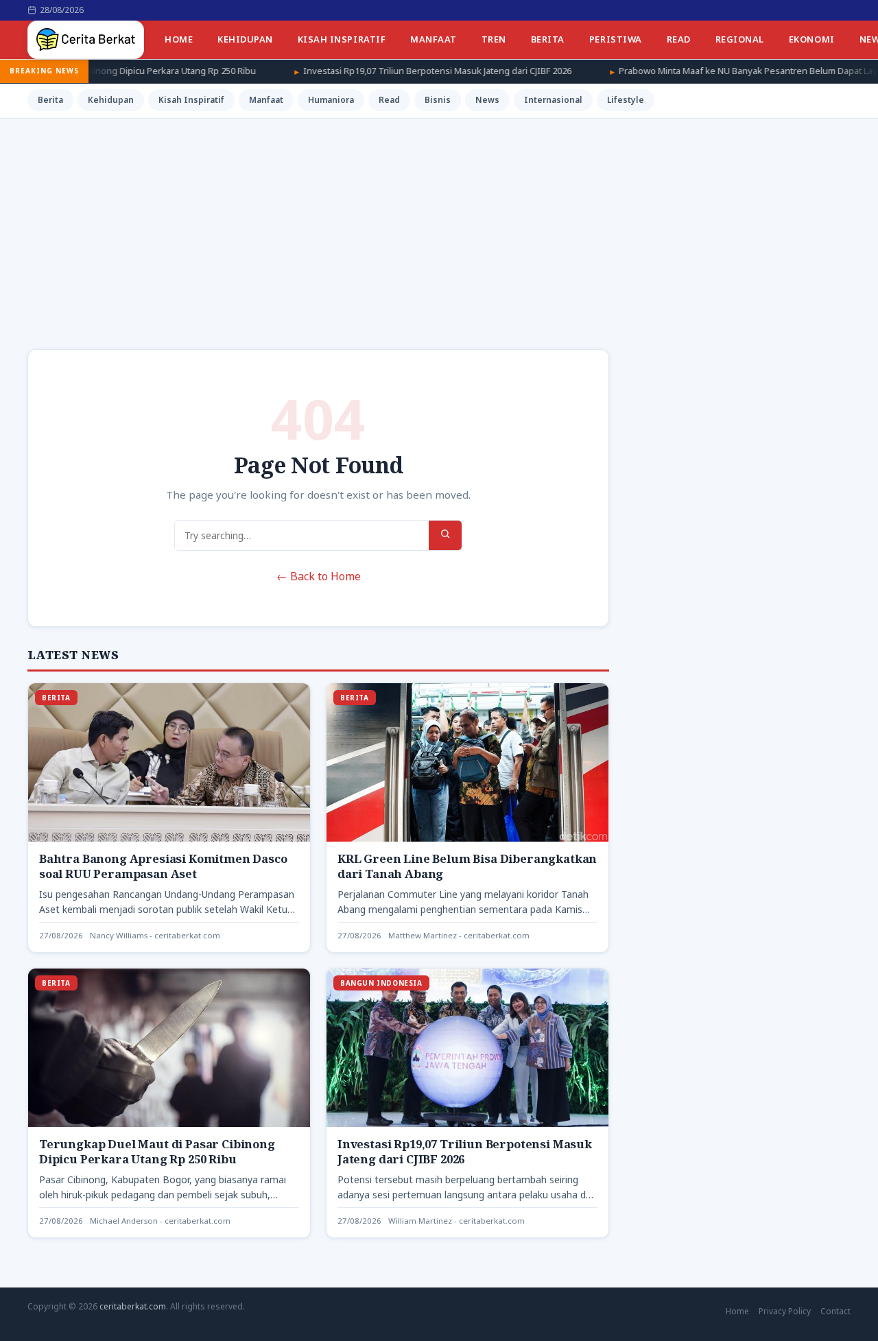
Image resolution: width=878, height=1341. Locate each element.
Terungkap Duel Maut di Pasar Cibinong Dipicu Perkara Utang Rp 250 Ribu (157, 1151)
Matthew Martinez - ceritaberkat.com (459, 935)
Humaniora (331, 100)
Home (179, 39)
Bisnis (438, 100)
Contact (835, 1311)
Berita (548, 39)
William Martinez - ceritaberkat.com (456, 1220)
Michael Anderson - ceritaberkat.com (160, 1220)
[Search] (445, 535)
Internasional (553, 100)
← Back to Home (318, 576)
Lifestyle (625, 100)
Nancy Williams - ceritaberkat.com (155, 935)
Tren (494, 39)
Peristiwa (615, 39)
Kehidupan (245, 39)
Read (679, 39)
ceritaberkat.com (132, 1306)
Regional (739, 39)
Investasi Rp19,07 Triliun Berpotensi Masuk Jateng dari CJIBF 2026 (375, 70)
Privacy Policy (785, 1311)
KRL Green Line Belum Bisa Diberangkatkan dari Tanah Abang (467, 866)
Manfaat (433, 39)
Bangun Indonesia (381, 983)
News (487, 100)
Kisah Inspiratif (341, 39)
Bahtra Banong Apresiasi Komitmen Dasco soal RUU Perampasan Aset (163, 866)
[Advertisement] (439, 222)
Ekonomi (812, 39)
